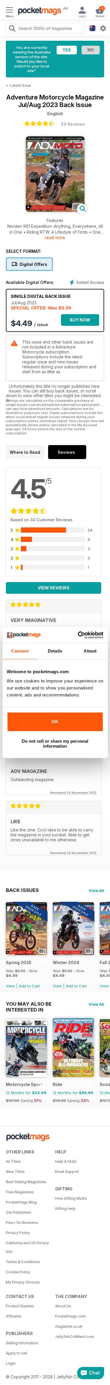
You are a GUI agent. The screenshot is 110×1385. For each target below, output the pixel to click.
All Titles (13, 1161)
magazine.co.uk (68, 1326)
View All (96, 890)
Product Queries (20, 1306)
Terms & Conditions (23, 1262)
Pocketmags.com (70, 1316)
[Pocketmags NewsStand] (38, 11)
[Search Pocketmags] (12, 29)
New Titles (15, 1171)
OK (55, 721)
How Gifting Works (71, 1198)
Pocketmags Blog (21, 1202)
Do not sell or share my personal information (55, 743)
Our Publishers (18, 1212)
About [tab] (90, 650)
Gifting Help (65, 1208)
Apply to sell (16, 1353)
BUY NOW (80, 319)
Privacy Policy (18, 1233)
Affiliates (13, 1316)
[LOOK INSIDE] (55, 210)
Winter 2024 (66, 962)
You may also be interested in (29, 1004)
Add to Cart (29, 986)
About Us (63, 1306)
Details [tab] (55, 650)
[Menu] (9, 10)
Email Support (67, 1171)
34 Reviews (73, 124)
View (10, 986)
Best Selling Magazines (26, 1182)
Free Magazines (20, 1192)
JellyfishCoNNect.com (74, 1336)
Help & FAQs (66, 1161)
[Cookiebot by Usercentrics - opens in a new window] (78, 635)
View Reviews (54, 587)
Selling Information (22, 1343)
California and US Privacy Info (27, 1247)
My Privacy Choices (23, 1282)
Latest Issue (20, 85)
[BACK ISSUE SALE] (26, 953)
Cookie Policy (18, 1272)
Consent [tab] (20, 650)
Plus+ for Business (22, 1222)
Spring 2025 (18, 962)
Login (11, 1363)
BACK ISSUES (22, 890)
